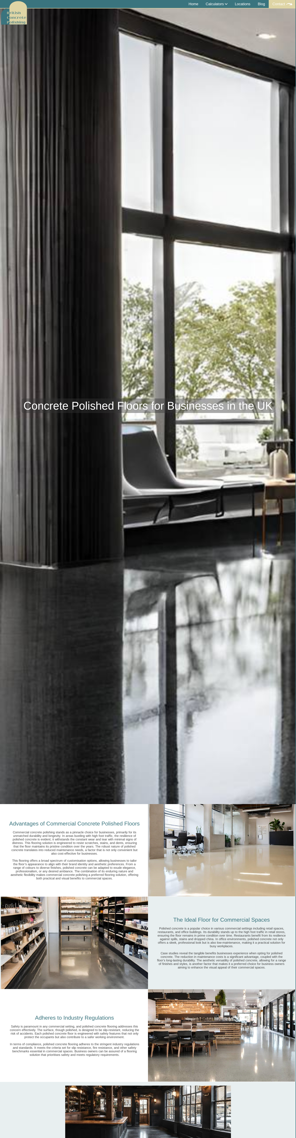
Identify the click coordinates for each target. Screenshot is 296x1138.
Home (193, 4)
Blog (261, 4)
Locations (242, 4)
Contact (279, 4)
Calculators (215, 4)
